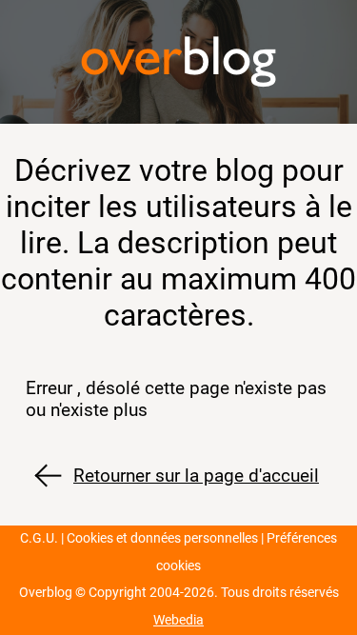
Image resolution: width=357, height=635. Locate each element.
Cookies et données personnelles (162, 538)
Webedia (178, 620)
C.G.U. (39, 538)
